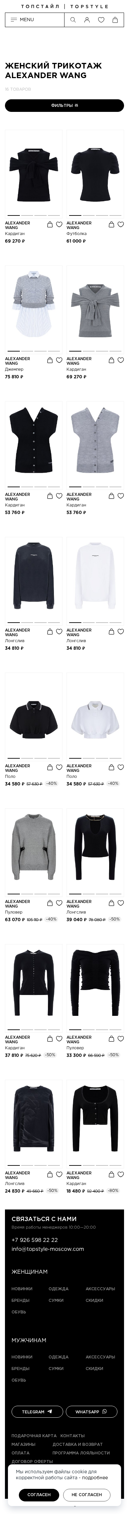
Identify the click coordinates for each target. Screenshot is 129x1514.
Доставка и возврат (78, 1444)
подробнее (95, 1478)
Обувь (19, 1312)
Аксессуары (100, 1289)
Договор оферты (32, 1462)
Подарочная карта (34, 1436)
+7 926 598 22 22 (35, 1240)
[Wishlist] (101, 20)
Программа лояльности (81, 1453)
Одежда (58, 1289)
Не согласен (87, 1495)
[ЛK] (87, 20)
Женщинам (30, 1272)
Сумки (56, 1300)
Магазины (23, 1444)
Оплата (20, 1453)
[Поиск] (73, 20)
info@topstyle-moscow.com (48, 1249)
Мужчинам (29, 1340)
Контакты (73, 1436)
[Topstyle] (64, 6)
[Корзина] (115, 20)
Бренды (20, 1300)
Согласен (39, 1495)
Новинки (22, 1289)
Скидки (94, 1300)
